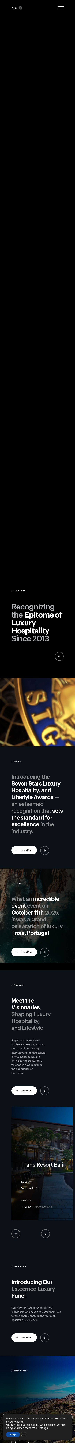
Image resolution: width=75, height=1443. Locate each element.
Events (14, 7)
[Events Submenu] (19, 8)
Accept (13, 1434)
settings (43, 1428)
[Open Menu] (61, 8)
